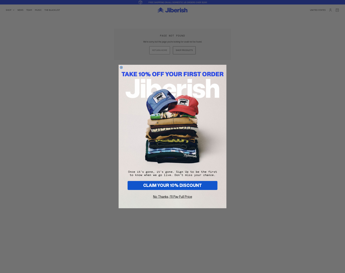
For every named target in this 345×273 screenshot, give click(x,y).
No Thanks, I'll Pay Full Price (172, 197)
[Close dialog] (121, 67)
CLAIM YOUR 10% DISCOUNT (172, 185)
